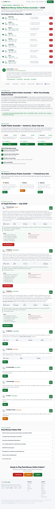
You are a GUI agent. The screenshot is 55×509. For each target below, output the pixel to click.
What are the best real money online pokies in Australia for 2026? (17, 432)
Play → (9, 144)
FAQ (45, 1)
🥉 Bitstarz (37, 474)
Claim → (5, 192)
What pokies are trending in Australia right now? (13, 451)
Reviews (33, 1)
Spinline (42, 488)
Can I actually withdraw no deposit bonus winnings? (14, 444)
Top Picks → (50, 1)
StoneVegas (43, 493)
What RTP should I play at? (8, 447)
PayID (37, 1)
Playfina (42, 485)
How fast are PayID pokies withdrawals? (11, 440)
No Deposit (41, 1)
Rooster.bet (43, 483)
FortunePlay (43, 491)
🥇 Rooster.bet (18, 474)
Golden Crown (44, 496)
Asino (42, 495)
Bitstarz (42, 486)
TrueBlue (5, 1)
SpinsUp (42, 490)
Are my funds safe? (6, 458)
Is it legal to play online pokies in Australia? (12, 436)
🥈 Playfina (28, 474)
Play (51, 23)
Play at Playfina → (8, 285)
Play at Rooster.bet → (8, 244)
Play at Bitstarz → (8, 325)
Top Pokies (28, 1)
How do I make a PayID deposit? (9, 455)
